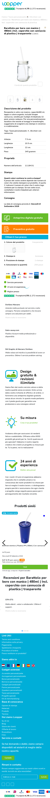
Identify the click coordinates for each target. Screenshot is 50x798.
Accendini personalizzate (12, 673)
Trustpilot (22, 8)
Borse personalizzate (11, 679)
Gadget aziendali (11, 669)
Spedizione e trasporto (11, 648)
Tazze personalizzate (10, 693)
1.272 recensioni (38, 8)
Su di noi (5, 721)
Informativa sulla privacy (12, 642)
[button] (3, 100)
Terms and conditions (11, 639)
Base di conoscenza (12, 701)
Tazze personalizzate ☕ (18, 17)
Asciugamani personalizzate (14, 676)
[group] (25, 64)
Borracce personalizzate (12, 682)
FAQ (4, 735)
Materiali (5, 708)
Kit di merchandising (10, 698)
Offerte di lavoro (9, 729)
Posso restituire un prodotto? (14, 653)
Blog (4, 723)
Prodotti (5, 711)
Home (4, 17)
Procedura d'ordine (10, 650)
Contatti (8, 758)
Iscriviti (44, 777)
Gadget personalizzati (11, 684)
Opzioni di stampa (9, 705)
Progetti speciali (9, 696)
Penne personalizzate (11, 687)
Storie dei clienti (9, 726)
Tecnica (5, 714)
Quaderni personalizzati (12, 690)
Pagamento (7, 645)
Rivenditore (7, 732)
